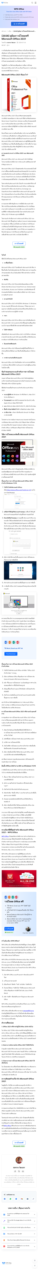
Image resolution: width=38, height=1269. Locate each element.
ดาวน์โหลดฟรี (20, 24)
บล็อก (9, 31)
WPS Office (5, 836)
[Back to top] (35, 1266)
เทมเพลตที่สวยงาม (28, 1011)
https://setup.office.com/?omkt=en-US (19, 490)
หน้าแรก (4, 31)
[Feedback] (35, 1260)
